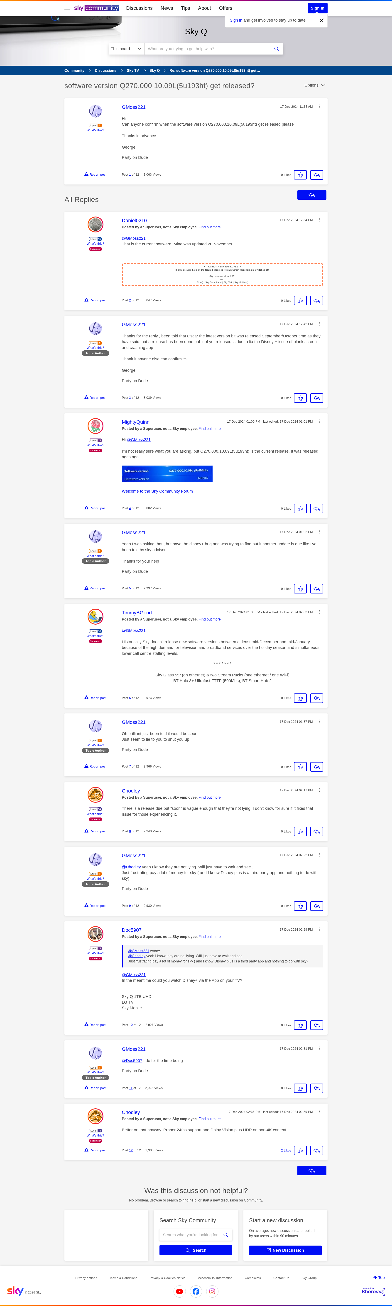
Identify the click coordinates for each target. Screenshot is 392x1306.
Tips (185, 8)
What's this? (95, 130)
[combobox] (207, 49)
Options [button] (311, 85)
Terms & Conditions (123, 1278)
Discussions (139, 8)
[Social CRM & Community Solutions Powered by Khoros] (373, 1291)
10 (131, 1025)
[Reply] (316, 175)
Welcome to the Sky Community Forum (157, 491)
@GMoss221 (134, 238)
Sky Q (196, 31)
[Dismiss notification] (321, 20)
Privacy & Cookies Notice (168, 1278)
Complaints (253, 1278)
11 (130, 1088)
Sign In (317, 8)
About (204, 8)
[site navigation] (67, 8)
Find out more (209, 227)
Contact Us (281, 1278)
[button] (320, 106)
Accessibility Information (215, 1278)
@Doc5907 (132, 1060)
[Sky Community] (96, 8)
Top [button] (381, 1277)
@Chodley (131, 867)
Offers (225, 8)
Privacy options (86, 1278)
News (167, 8)
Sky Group (309, 1278)
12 (131, 1150)
